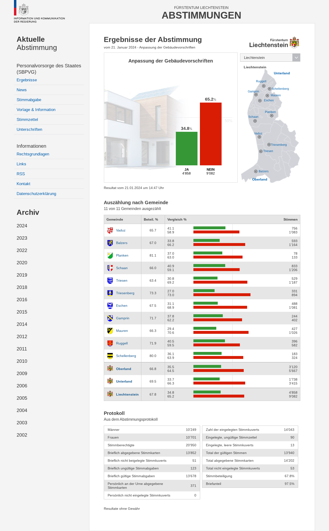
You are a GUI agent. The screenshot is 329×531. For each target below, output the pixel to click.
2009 (22, 373)
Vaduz (120, 230)
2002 (22, 435)
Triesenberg (125, 293)
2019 (22, 275)
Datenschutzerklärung (36, 193)
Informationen (31, 146)
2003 (22, 422)
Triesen (121, 280)
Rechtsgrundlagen (33, 154)
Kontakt (23, 184)
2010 (22, 361)
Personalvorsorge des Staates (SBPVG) (49, 69)
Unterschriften (29, 129)
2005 (22, 398)
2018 (22, 287)
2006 (22, 385)
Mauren (122, 331)
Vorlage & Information (36, 109)
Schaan (122, 268)
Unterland (124, 381)
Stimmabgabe (29, 100)
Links (21, 164)
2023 (22, 238)
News (22, 90)
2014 (22, 324)
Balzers (121, 243)
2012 (22, 336)
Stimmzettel (27, 119)
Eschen (121, 305)
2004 (22, 410)
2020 (22, 262)
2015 (22, 311)
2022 (22, 250)
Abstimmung (37, 43)
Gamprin (122, 318)
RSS (21, 174)
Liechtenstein (127, 394)
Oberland (123, 369)
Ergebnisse (27, 80)
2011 (22, 348)
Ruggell (122, 343)
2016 (22, 299)
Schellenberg (126, 356)
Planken (122, 255)
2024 (22, 225)
